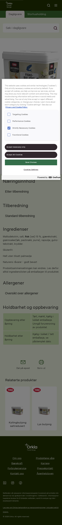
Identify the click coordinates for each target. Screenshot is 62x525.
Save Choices (31, 162)
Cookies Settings (31, 170)
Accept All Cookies (14, 155)
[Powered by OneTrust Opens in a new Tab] (48, 178)
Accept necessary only (15, 147)
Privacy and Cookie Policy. (16, 107)
